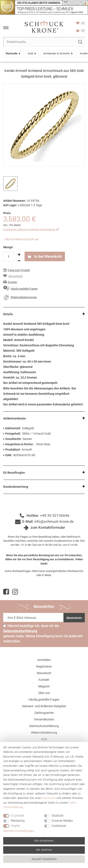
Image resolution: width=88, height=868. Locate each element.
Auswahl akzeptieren (44, 859)
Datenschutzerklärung (44, 726)
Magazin (44, 686)
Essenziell (17, 815)
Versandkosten (44, 719)
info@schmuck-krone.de (54, 521)
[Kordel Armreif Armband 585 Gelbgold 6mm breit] (44, 125)
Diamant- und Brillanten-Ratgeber (44, 706)
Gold (30, 53)
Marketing (18, 821)
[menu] (6, 27)
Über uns (44, 693)
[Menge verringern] (19, 261)
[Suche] (80, 42)
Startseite (12, 53)
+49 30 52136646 (54, 515)
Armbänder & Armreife (56, 53)
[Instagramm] (15, 592)
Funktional (59, 826)
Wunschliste (83, 23)
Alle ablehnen (44, 850)
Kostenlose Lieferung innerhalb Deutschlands (29, 229)
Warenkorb (83, 30)
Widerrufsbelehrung (44, 732)
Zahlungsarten (44, 712)
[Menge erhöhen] (19, 255)
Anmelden (44, 660)
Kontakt (44, 679)
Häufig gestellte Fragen (44, 699)
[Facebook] (6, 592)
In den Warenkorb (47, 256)
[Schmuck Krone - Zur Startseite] (44, 26)
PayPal (15, 826)
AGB (44, 739)
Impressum (49, 798)
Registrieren (44, 666)
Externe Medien (62, 821)
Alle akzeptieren (44, 841)
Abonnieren (74, 618)
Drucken (12, 282)
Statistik (57, 815)
